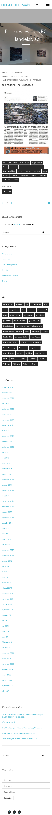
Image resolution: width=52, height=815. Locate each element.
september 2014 (8, 490)
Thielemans (24, 175)
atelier (15, 162)
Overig (4, 281)
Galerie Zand (42, 310)
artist (9, 162)
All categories (10, 80)
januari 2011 (6, 647)
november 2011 (8, 599)
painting (20, 171)
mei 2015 (5, 458)
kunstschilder (24, 167)
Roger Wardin (34, 348)
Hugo (27, 162)
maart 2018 (6, 414)
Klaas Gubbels (8, 326)
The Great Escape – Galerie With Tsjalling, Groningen (22, 728)
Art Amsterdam (36, 304)
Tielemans (6, 180)
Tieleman (33, 175)
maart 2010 (6, 658)
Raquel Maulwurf (35, 342)
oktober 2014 (7, 485)
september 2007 (8, 685)
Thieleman (14, 175)
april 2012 (6, 577)
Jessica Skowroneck (20, 321)
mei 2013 (5, 528)
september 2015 (8, 447)
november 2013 (8, 506)
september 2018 (8, 409)
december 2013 (8, 501)
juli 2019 (5, 403)
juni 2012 (5, 566)
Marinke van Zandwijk (10, 342)
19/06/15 (6, 72)
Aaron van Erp (8, 304)
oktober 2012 (7, 561)
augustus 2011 (7, 615)
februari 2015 (7, 468)
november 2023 (8, 387)
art (4, 162)
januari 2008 (7, 680)
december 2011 (8, 593)
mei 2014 (5, 496)
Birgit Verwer (14, 310)
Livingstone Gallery (21, 337)
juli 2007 (5, 691)
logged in (16, 224)
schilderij (37, 171)
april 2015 (6, 463)
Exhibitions (5, 259)
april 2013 (6, 534)
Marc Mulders (35, 337)
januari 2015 (6, 474)
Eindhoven (31, 310)
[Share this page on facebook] (4, 191)
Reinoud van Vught (9, 348)
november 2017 (8, 420)
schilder (28, 171)
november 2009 (8, 664)
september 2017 (8, 425)
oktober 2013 (7, 512)
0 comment (17, 72)
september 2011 (8, 609)
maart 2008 (6, 675)
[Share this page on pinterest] (9, 191)
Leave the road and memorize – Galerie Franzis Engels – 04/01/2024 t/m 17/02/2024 (23, 715)
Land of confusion (37, 167)
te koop (5, 175)
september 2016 (8, 436)
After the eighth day (9, 722)
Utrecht (34, 364)
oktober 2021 (7, 392)
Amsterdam (19, 304)
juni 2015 (5, 452)
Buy (21, 162)
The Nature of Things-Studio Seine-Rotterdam (18, 733)
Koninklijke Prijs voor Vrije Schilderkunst (29, 326)
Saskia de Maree (8, 353)
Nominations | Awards (10, 275)
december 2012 (8, 550)
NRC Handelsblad (9, 171)
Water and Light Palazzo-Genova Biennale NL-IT (20, 738)
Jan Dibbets (40, 315)
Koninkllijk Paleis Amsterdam (12, 331)
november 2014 (8, 479)
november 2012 (8, 555)
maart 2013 (6, 539)
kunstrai (45, 331)
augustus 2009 (7, 669)
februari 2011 (7, 642)
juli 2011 (5, 620)
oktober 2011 (7, 604)
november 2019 (8, 398)
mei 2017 (5, 430)
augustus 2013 (7, 523)
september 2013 (8, 517)
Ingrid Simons (28, 315)
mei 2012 (5, 572)
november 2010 (8, 653)
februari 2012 (7, 588)
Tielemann (42, 175)
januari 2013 (6, 544)
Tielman (15, 180)
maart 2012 (6, 582)
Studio (45, 171)
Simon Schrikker (40, 353)
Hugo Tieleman (21, 76)
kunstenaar (13, 167)
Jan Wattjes (6, 321)
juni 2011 (5, 626)
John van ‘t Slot (34, 321)
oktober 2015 (7, 441)
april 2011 (5, 637)
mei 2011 (5, 631)
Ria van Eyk (23, 348)
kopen (5, 167)
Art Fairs (5, 270)
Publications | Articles (30, 80)
